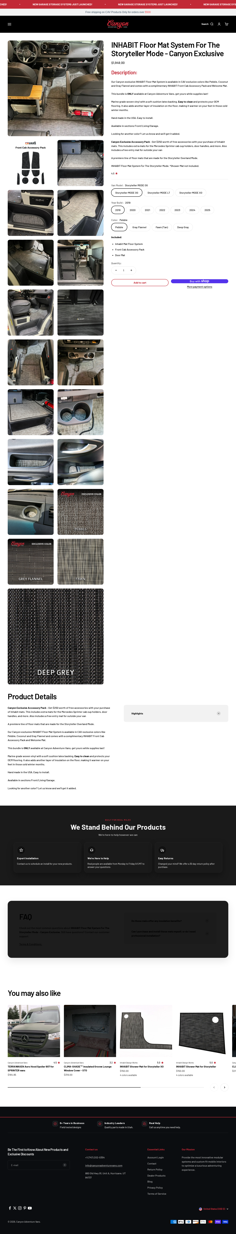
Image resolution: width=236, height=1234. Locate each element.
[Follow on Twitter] (15, 1208)
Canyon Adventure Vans (17, 1063)
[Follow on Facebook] (10, 1208)
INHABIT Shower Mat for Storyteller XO (142, 1066)
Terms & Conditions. (30, 944)
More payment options (199, 286)
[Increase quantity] (131, 270)
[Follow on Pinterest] (25, 1208)
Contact (151, 1163)
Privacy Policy (155, 1187)
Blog (150, 1181)
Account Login (155, 1157)
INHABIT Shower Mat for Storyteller (196, 1066)
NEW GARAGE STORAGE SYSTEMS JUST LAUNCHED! (46, 4)
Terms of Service (156, 1193)
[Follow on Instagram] (20, 1208)
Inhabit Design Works (129, 1063)
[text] (118, 12)
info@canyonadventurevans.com (103, 1165)
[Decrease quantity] (116, 270)
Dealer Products (156, 1175)
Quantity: (116, 262)
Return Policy (154, 1169)
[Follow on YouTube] (30, 1208)
